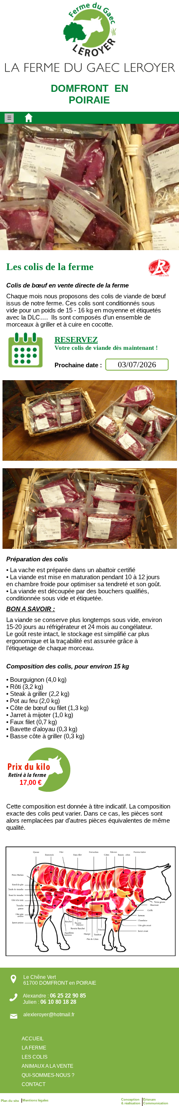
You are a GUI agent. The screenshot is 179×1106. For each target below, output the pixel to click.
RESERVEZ (76, 339)
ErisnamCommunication (155, 1101)
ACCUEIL (33, 1039)
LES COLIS (34, 1057)
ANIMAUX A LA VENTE (47, 1066)
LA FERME (34, 1048)
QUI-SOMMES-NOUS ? (49, 1075)
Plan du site (11, 1101)
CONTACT (33, 1084)
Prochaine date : (79, 365)
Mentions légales (35, 1100)
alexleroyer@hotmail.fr (49, 1015)
